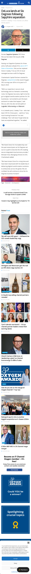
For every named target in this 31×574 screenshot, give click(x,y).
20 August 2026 (5, 331)
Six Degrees (15, 183)
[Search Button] (29, 2)
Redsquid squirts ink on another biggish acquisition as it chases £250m (15, 418)
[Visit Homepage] (15, 2)
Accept (16, 558)
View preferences (15, 568)
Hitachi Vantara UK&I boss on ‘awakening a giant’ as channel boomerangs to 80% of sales (12, 358)
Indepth (5, 321)
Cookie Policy (14, 571)
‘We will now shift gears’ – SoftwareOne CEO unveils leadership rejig (15, 237)
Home (2, 7)
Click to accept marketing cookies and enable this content (15, 133)
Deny (15, 563)
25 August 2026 (5, 270)
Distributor (6, 262)
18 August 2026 (5, 362)
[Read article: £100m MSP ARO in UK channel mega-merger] (15, 434)
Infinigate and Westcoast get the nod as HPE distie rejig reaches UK (14, 267)
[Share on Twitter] (23, 50)
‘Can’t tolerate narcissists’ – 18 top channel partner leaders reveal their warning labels (14, 326)
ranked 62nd (11, 80)
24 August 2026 (5, 299)
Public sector (7, 291)
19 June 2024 (19, 26)
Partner (5, 232)
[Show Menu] (2, 2)
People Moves (9, 7)
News (4, 384)
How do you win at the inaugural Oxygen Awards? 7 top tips (12, 389)
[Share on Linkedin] (8, 50)
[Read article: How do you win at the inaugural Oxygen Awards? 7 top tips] (15, 376)
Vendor (5, 352)
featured (7, 183)
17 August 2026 (5, 392)
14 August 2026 (5, 451)
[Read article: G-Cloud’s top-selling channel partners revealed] (15, 283)
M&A (4, 413)
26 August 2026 (5, 240)
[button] (28, 543)
